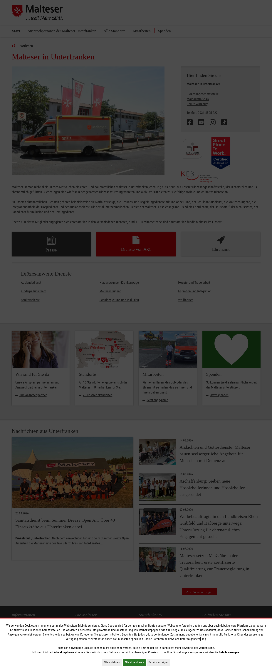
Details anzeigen (159, 662)
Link (203, 639)
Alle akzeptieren (135, 662)
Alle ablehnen (113, 662)
